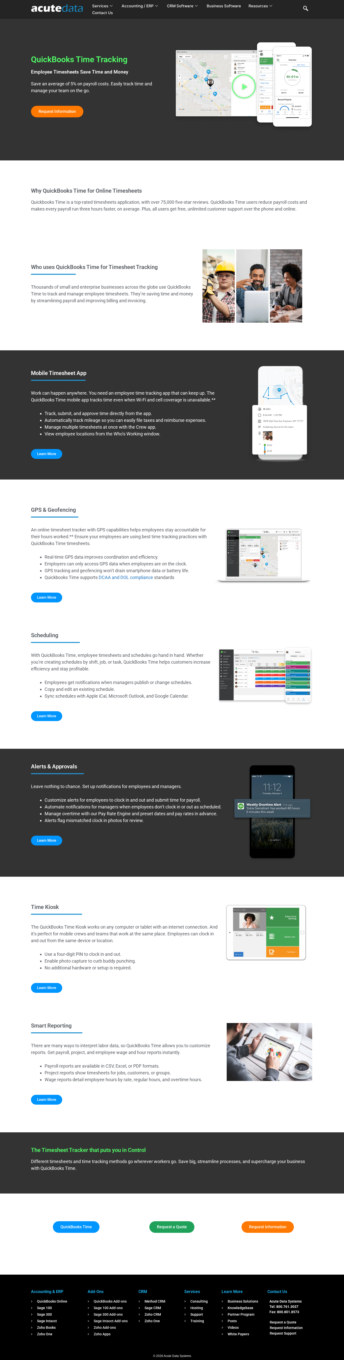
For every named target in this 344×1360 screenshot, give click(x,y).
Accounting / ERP (138, 6)
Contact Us (102, 12)
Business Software (224, 6)
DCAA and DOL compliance (126, 577)
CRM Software (180, 6)
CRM (143, 1291)
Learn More (232, 1291)
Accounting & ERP (47, 1291)
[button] (306, 9)
